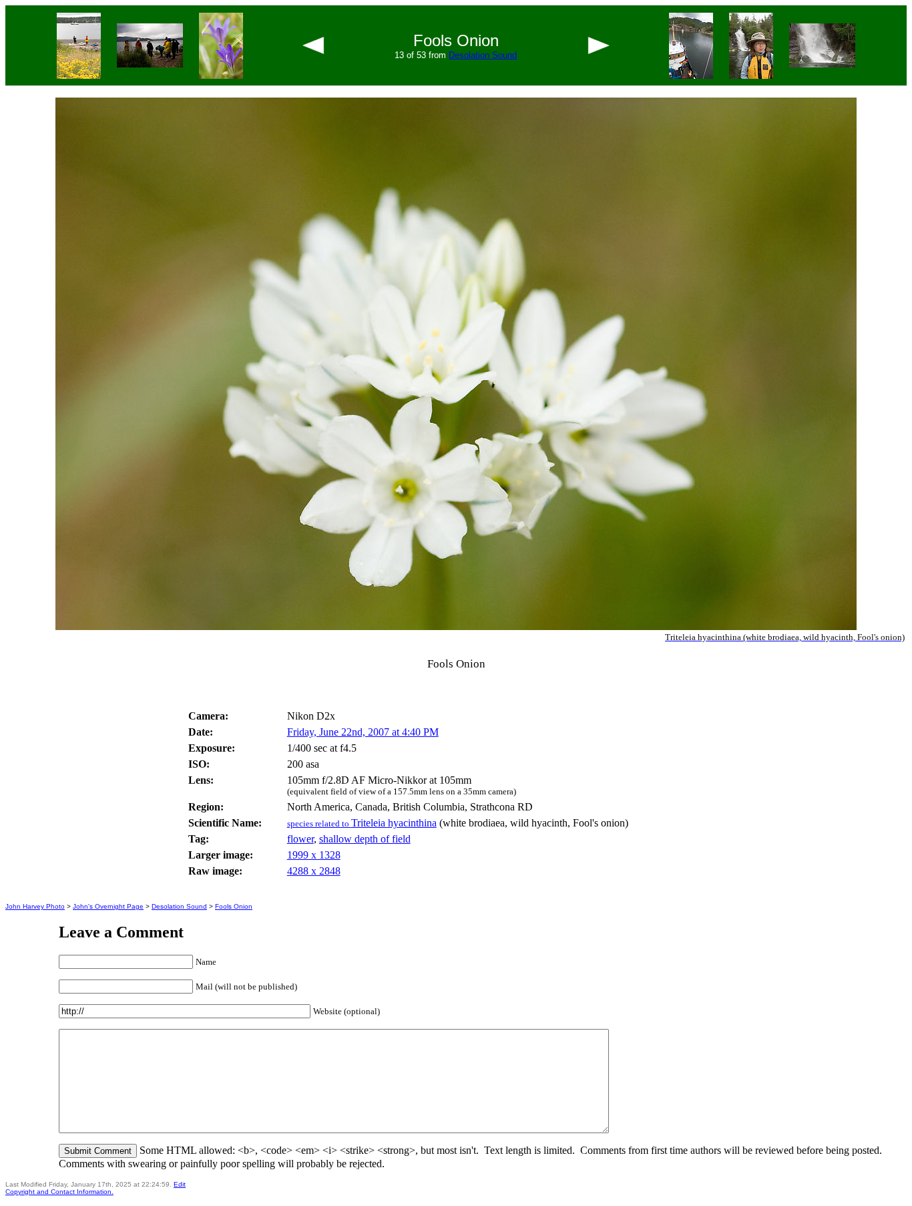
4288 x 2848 (313, 871)
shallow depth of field (365, 839)
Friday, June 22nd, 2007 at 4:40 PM (363, 732)
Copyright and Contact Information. (59, 1191)
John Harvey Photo (35, 906)
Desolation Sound (483, 55)
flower (300, 839)
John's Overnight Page (108, 906)
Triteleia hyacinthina (362, 822)
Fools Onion (233, 906)
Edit (180, 1184)
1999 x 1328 (313, 855)
